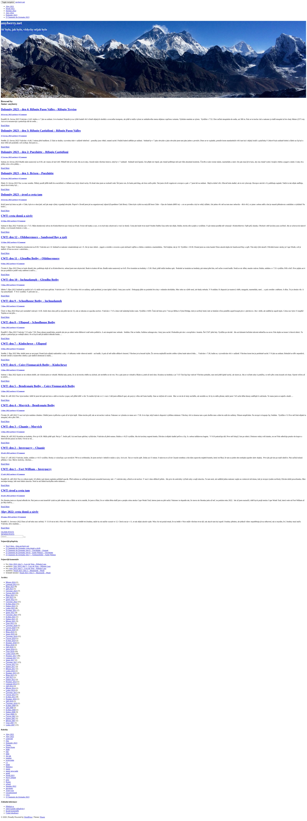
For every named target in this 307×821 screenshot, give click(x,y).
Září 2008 (9, 708)
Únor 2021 (10, 623)
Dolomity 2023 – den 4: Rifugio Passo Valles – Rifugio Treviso (39, 109)
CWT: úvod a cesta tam (15, 490)
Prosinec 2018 (11, 643)
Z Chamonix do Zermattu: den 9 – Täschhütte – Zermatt (27, 550)
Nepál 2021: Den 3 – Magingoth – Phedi (28, 571)
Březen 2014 (10, 688)
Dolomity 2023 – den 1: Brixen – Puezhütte (27, 173)
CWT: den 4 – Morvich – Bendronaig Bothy (28, 405)
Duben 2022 (10, 606)
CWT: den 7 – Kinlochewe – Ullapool (24, 343)
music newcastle (12, 771)
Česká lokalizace (12, 813)
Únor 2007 (10, 723)
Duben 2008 (10, 712)
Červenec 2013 (11, 693)
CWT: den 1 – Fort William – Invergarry (26, 469)
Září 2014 (9, 686)
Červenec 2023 (11, 591)
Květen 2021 (11, 617)
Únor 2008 (10, 714)
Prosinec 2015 (11, 673)
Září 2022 (9, 597)
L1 (7, 762)
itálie (7, 754)
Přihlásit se (10, 807)
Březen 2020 (10, 630)
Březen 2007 (10, 721)
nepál (8, 773)
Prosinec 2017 (11, 656)
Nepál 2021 (10, 9)
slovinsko (9, 788)
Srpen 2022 (10, 600)
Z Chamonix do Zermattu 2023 (17, 17)
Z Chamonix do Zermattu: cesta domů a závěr (23, 548)
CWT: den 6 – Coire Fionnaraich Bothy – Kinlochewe (34, 364)
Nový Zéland (11, 778)
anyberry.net (20, 2)
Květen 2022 (11, 604)
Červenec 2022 (11, 602)
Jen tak (8, 756)
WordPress (28, 817)
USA (8, 795)
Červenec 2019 (11, 636)
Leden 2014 (10, 690)
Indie (8, 749)
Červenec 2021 (11, 615)
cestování (9, 739)
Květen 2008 (11, 710)
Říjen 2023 (10, 587)
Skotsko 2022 (11, 11)
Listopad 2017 (11, 658)
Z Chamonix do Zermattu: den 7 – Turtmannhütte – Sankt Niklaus (31, 555)
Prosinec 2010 (11, 699)
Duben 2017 (10, 667)
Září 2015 (9, 677)
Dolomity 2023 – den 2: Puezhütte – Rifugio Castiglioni (34, 152)
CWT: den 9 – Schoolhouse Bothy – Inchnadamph (31, 300)
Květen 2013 (11, 697)
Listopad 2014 (11, 684)
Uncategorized (11, 793)
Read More (5, 125)
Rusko (8, 782)
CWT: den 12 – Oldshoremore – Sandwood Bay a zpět (34, 237)
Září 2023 (9, 589)
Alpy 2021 (10, 6)
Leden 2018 (10, 654)
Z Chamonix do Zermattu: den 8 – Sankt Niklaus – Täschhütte (29, 553)
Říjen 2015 (10, 675)
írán (7, 752)
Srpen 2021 (10, 613)
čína (7, 741)
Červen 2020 (11, 628)
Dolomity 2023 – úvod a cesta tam (21, 194)
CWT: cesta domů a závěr (17, 215)
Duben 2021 (10, 619)
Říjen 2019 (10, 632)
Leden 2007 (10, 725)
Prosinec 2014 (11, 682)
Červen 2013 (11, 695)
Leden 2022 (10, 608)
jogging (9, 758)
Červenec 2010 (11, 703)
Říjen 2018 (10, 645)
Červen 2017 (11, 664)
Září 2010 (9, 701)
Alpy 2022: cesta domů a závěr (19, 511)
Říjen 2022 (10, 595)
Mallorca (9, 767)
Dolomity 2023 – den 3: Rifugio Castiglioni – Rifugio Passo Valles (41, 130)
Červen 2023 (11, 593)
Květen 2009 (11, 705)
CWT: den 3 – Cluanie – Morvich (21, 426)
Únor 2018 (10, 651)
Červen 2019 (11, 638)
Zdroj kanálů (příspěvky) (15, 809)
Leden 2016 (10, 671)
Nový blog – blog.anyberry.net (17, 546)
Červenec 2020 (11, 625)
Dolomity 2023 (11, 15)
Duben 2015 (10, 680)
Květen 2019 (11, 641)
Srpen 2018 (10, 649)
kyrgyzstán (10, 760)
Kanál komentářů (12, 811)
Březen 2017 (10, 669)
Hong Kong (10, 747)
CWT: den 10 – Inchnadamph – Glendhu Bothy (30, 279)
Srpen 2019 (10, 634)
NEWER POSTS (7, 534)
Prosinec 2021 (11, 610)
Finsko (8, 745)
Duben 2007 (10, 718)
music (8, 769)
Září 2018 (9, 647)
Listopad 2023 (11, 584)
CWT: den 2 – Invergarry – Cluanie (23, 447)
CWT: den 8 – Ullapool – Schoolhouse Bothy (28, 322)
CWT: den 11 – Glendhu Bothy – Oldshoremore (30, 258)
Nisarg (42, 817)
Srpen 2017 (10, 660)
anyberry (15, 114)
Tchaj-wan (10, 791)
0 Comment (23, 114)
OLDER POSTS (7, 532)
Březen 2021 (10, 621)
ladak (8, 765)
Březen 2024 (10, 582)
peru (7, 780)
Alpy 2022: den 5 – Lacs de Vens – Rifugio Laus (27, 564)
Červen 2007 (11, 716)
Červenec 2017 (11, 662)
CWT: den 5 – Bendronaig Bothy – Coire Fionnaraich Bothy (38, 386)
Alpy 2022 (10, 13)
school (8, 784)
